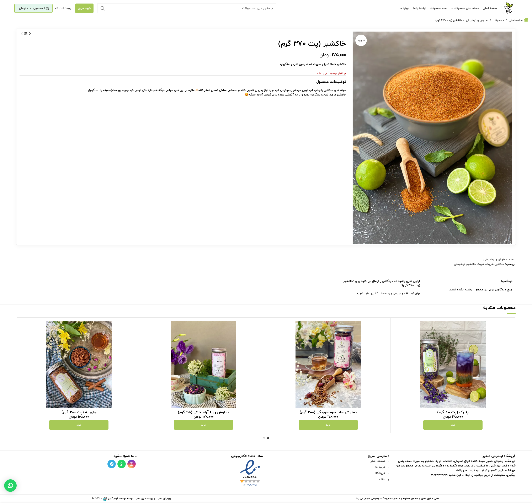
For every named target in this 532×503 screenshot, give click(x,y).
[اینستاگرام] (131, 464)
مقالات (381, 479)
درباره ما (380, 467)
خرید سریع (84, 8)
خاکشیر (499, 264)
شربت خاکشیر (475, 264)
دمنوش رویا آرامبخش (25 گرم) (203, 412)
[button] (10, 485)
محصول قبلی (30, 34)
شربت (490, 264)
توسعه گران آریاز (117, 498)
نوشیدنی (459, 264)
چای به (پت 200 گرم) (79, 412)
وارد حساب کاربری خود (378, 294)
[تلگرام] (111, 464)
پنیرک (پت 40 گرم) (453, 412)
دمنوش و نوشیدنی (495, 260)
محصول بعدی (22, 34)
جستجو (102, 8)
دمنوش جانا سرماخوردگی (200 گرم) (328, 412)
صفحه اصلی (377, 461)
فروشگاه (380, 473)
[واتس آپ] (121, 464)
